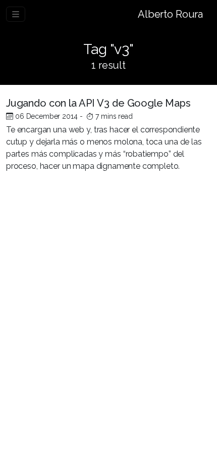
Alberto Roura (170, 14)
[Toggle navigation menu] (15, 14)
